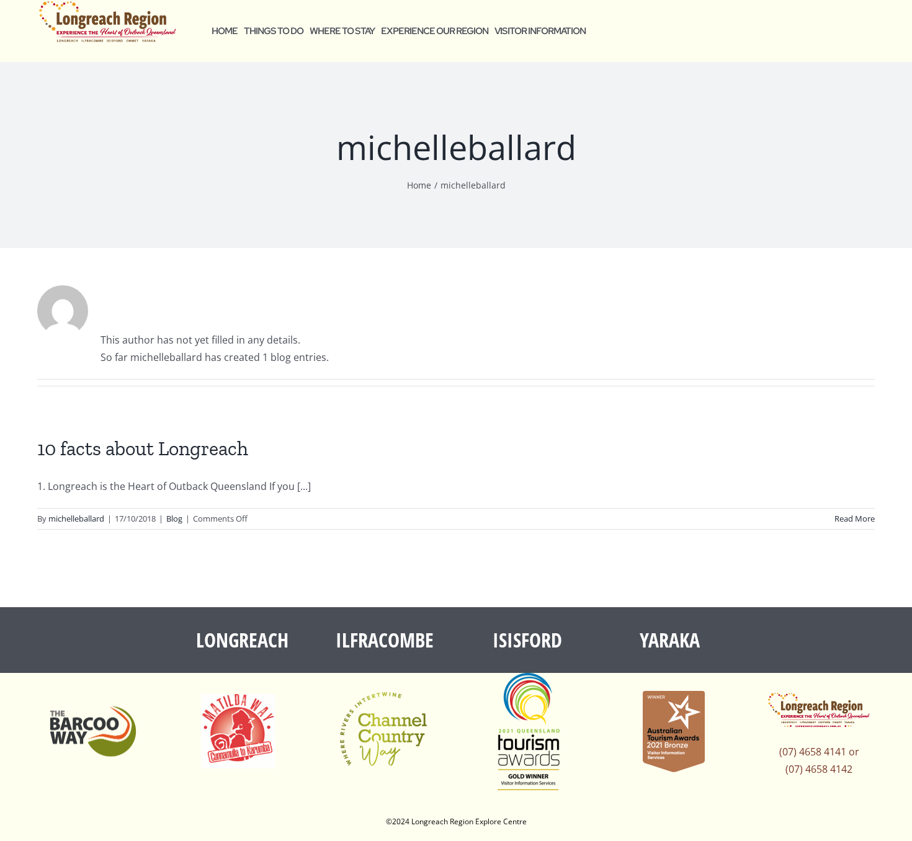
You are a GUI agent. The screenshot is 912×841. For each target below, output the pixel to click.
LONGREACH (242, 639)
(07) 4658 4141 (812, 752)
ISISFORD (527, 639)
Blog (174, 518)
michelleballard (76, 518)
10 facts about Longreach (142, 448)
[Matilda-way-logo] (238, 699)
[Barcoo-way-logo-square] (93, 689)
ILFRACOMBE (385, 639)
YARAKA (670, 639)
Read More (854, 518)
